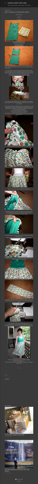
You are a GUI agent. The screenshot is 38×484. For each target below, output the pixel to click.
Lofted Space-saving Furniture (14, 435)
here (24, 360)
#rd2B (12, 5)
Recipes (15, 5)
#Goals (19, 5)
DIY (7, 375)
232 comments (9, 436)
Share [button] (5, 374)
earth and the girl (17, 3)
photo (26, 5)
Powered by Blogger (20, 479)
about (9, 5)
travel (22, 5)
